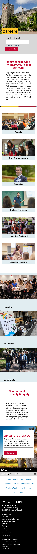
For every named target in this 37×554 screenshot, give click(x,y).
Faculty (18, 132)
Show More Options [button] (13, 45)
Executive (18, 184)
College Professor (18, 210)
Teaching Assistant (18, 236)
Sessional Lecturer (18, 262)
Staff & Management (18, 158)
